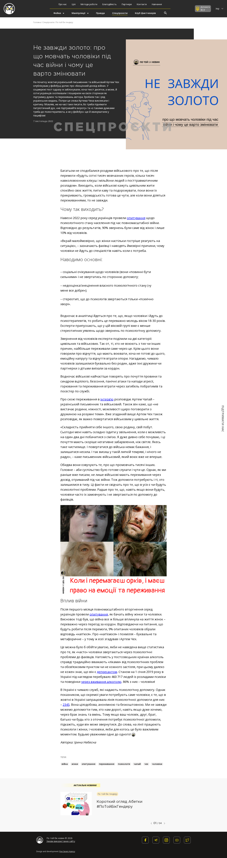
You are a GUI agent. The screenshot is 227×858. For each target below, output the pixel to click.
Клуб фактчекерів (145, 13)
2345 (66, 704)
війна (65, 763)
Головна (37, 22)
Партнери (127, 4)
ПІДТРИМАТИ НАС (223, 418)
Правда (100, 13)
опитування (136, 218)
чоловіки (157, 763)
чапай (137, 763)
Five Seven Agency (67, 851)
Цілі (74, 4)
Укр (218, 8)
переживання (106, 763)
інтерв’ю (107, 399)
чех (146, 763)
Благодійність (109, 4)
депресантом (107, 672)
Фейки (57, 13)
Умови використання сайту (60, 841)
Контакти (142, 4)
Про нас (62, 4)
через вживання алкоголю (101, 682)
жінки (74, 763)
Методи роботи (88, 4)
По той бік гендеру (64, 22)
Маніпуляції (78, 13)
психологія (124, 763)
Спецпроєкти (120, 13)
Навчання (157, 4)
